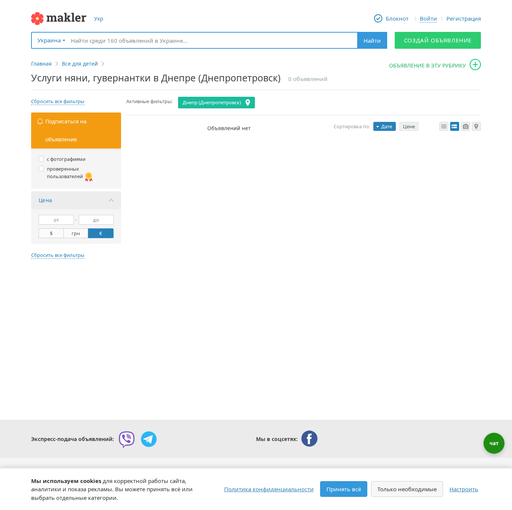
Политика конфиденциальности (269, 489)
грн (76, 233)
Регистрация (463, 18)
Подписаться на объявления (66, 130)
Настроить (463, 489)
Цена (45, 200)
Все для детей (80, 63)
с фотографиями (66, 159)
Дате (386, 126)
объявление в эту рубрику (427, 65)
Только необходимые (407, 489)
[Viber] (126, 439)
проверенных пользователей (65, 172)
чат (494, 443)
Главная (41, 63)
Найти (372, 40)
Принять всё (343, 489)
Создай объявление (438, 40)
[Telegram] (148, 439)
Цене (409, 126)
